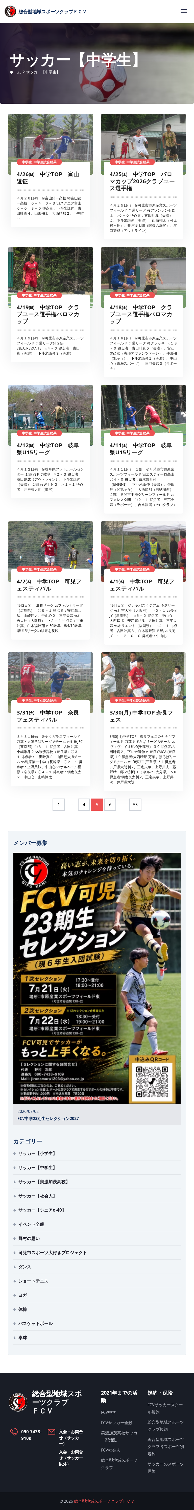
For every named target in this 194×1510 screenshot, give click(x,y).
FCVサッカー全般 (116, 1422)
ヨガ (22, 1295)
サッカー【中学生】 (37, 1167)
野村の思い (29, 1238)
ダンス (24, 1267)
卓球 (22, 1337)
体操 (22, 1309)
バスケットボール (35, 1323)
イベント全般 (31, 1224)
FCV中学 (108, 1412)
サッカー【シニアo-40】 (42, 1210)
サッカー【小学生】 (37, 1153)
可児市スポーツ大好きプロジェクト (52, 1252)
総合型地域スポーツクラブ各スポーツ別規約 (166, 1446)
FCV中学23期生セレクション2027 (48, 1118)
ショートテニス (33, 1281)
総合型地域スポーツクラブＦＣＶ (104, 1501)
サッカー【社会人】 (37, 1196)
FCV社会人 (110, 1450)
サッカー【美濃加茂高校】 (44, 1182)
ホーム (15, 71)
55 (135, 804)
